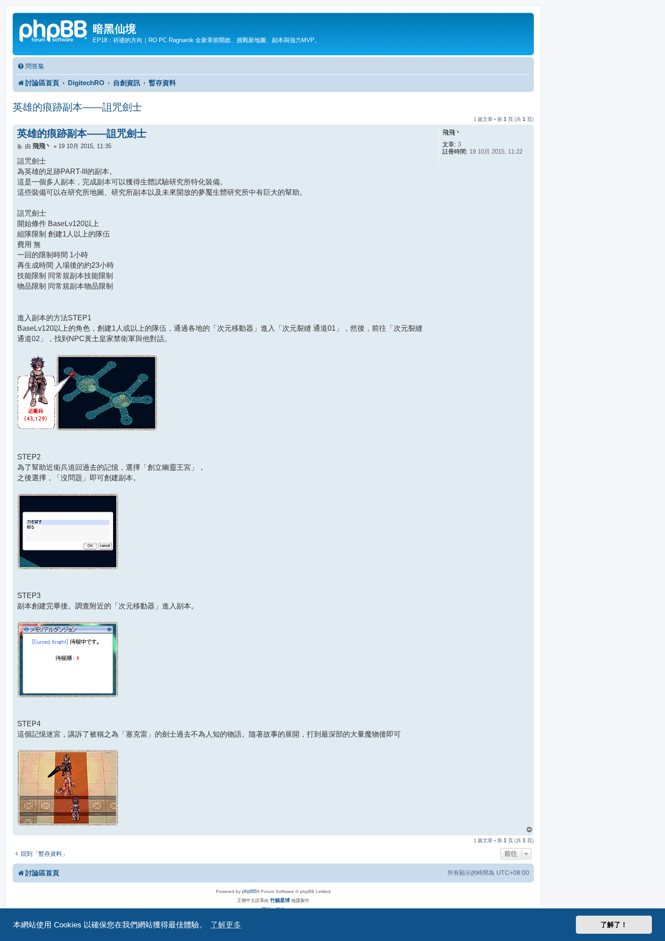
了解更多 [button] (225, 924)
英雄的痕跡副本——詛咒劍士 (77, 107)
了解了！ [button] (613, 924)
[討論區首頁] (54, 29)
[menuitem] (30, 66)
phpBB (249, 891)
